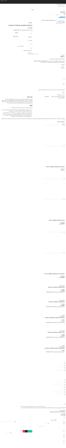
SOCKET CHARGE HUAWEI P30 (57, 301)
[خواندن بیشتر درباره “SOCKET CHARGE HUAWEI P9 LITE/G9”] (63, 327)
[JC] (33, 384)
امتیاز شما (63, 64)
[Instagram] (26, 431)
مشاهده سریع (63, 177)
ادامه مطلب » (42, 427)
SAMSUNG (63, 169)
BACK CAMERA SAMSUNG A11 (57, 220)
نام (64, 79)
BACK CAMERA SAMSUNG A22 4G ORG (55, 273)
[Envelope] (24, 431)
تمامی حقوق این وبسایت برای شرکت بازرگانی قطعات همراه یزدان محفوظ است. (52, 447)
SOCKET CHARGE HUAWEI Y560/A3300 (55, 348)
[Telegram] (28, 431)
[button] (63, 228)
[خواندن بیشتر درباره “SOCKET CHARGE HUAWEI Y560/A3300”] (63, 356)
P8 (56, 20)
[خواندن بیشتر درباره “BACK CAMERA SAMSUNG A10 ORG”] (63, 174)
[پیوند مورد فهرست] (57, 434)
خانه (64, 20)
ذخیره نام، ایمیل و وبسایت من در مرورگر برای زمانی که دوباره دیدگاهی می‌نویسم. (51, 89)
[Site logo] (63, 4)
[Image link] (8, 435)
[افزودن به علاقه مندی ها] (63, 172)
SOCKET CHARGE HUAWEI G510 (56, 287)
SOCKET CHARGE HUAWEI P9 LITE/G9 (55, 317)
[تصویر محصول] (54, 155)
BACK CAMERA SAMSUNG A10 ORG (55, 166)
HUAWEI (60, 20)
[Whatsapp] (31, 431)
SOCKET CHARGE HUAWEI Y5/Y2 (56, 332)
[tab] (36, 53)
